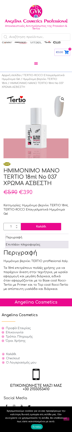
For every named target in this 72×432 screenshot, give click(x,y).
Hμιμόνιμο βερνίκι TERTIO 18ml (45, 205)
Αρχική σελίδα (11, 75)
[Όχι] (66, 419)
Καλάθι (41, 226)
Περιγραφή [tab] (14, 237)
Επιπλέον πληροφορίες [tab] (23, 244)
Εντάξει (37, 426)
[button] (36, 63)
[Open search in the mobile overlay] (36, 36)
